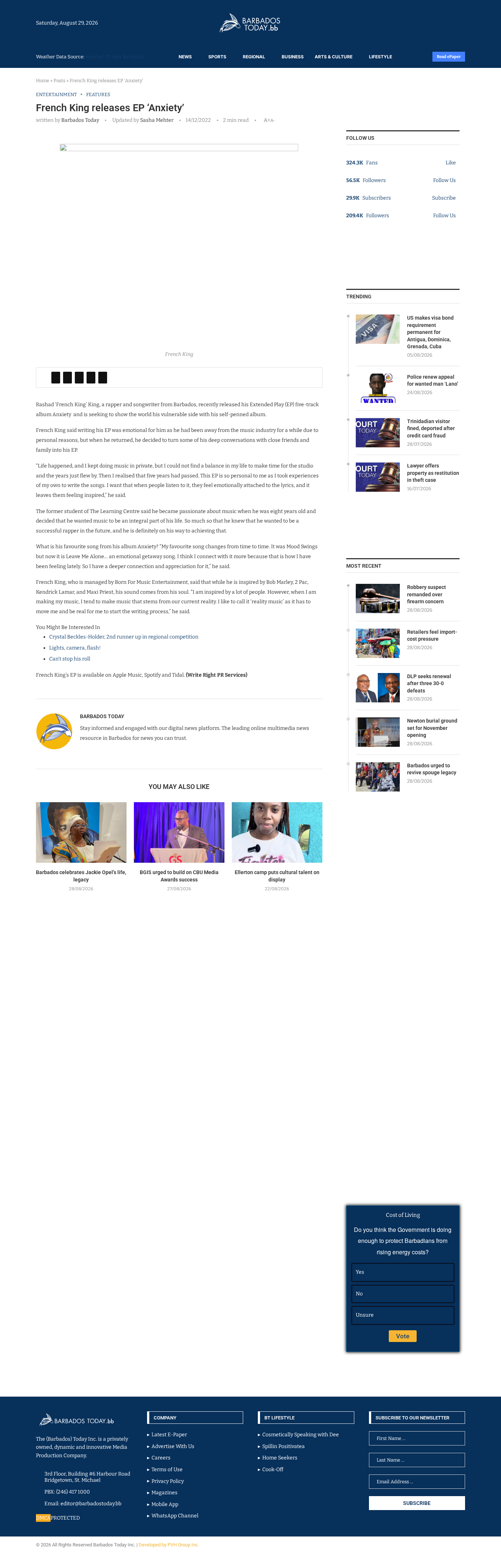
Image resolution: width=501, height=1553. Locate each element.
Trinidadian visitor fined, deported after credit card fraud (431, 428)
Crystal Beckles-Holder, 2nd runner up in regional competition (123, 637)
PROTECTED (65, 1518)
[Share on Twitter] (67, 377)
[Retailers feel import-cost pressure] (378, 643)
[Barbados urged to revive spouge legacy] (378, 777)
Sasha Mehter (156, 120)
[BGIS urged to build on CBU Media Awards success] (179, 832)
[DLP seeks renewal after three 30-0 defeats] (378, 687)
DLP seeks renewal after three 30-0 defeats (429, 683)
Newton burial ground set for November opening (432, 728)
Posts (59, 80)
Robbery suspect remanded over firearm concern (426, 594)
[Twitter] (449, 22)
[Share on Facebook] (55, 377)
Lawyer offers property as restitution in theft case (433, 473)
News (185, 56)
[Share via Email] (102, 377)
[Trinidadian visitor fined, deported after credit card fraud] (378, 432)
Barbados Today (80, 120)
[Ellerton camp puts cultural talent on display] (277, 832)
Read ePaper (449, 56)
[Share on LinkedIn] (79, 377)
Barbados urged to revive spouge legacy (431, 769)
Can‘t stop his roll (69, 659)
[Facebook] (445, 22)
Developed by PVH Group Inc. (169, 1544)
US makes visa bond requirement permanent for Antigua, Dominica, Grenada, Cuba (430, 332)
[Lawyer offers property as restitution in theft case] (378, 477)
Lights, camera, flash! (75, 648)
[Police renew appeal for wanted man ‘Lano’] (378, 388)
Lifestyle (380, 56)
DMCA (43, 1518)
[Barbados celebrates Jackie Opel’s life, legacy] (81, 832)
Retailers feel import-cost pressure (432, 635)
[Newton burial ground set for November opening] (378, 732)
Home (42, 80)
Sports (217, 56)
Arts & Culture (333, 56)
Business (293, 56)
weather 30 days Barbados (114, 56)
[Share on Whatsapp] (91, 377)
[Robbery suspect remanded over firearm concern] (378, 598)
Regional (254, 56)
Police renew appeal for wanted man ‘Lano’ (432, 380)
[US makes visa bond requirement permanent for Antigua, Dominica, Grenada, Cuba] (378, 329)
